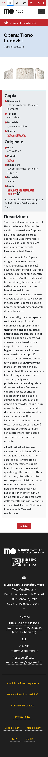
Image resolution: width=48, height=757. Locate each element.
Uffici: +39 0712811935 (24, 623)
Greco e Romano (16, 134)
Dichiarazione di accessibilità (22, 694)
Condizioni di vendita (22, 705)
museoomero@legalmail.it (24, 662)
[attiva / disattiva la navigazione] (41, 11)
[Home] (14, 11)
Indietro (24, 526)
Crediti (29, 738)
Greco (10, 159)
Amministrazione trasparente (23, 683)
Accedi (41, 2)
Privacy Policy (22, 716)
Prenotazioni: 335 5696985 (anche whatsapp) (24, 630)
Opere (15, 23)
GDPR (15, 738)
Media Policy (34, 727)
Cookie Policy (12, 727)
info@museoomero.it (24, 651)
